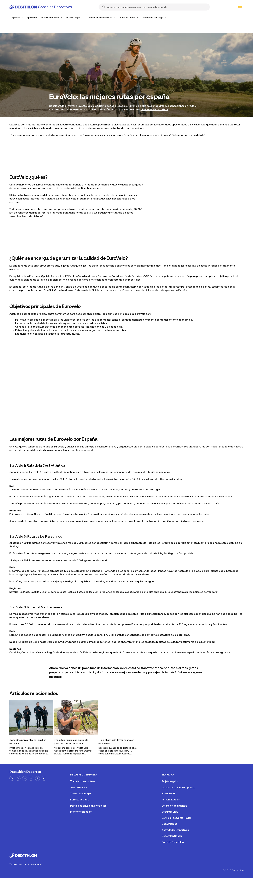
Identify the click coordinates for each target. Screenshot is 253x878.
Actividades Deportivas (175, 829)
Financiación (169, 793)
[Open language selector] (240, 7)
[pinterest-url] (37, 778)
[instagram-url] (31, 778)
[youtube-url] (24, 778)
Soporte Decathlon (173, 842)
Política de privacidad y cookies (88, 805)
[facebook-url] (11, 778)
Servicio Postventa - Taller (176, 817)
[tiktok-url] (44, 778)
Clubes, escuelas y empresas (178, 787)
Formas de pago (79, 799)
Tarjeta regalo (170, 781)
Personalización (171, 799)
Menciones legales (81, 811)
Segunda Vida (170, 811)
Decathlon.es (169, 823)
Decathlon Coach (172, 835)
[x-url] (18, 778)
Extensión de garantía (174, 805)
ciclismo (197, 124)
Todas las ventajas (81, 793)
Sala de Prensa (78, 787)
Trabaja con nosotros (82, 781)
